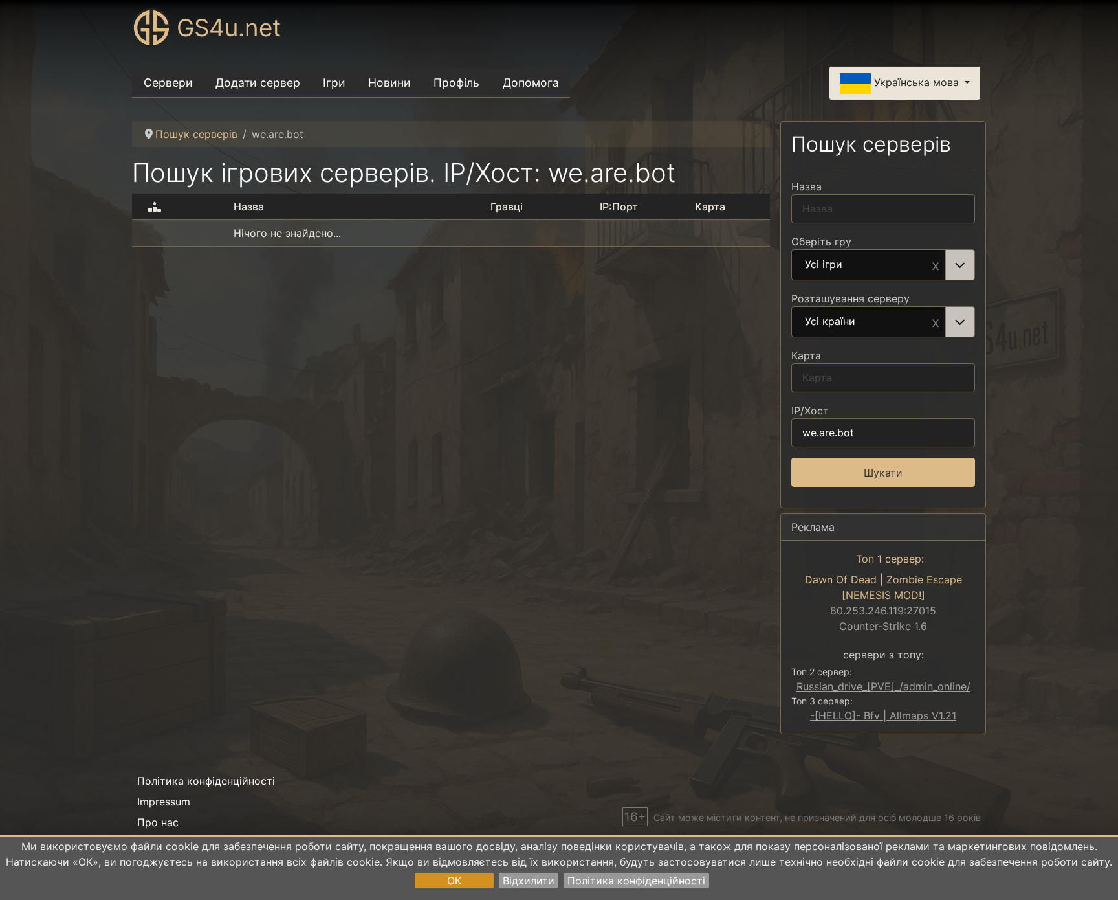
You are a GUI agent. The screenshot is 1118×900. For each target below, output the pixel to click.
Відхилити (528, 880)
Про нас (158, 822)
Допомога (531, 82)
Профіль (456, 82)
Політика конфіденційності (636, 880)
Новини (389, 82)
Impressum (163, 801)
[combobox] (883, 264)
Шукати (883, 472)
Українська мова (916, 82)
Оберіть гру (821, 241)
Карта (806, 355)
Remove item (935, 264)
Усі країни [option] (830, 322)
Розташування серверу (850, 298)
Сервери (168, 82)
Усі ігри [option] (823, 265)
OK (454, 880)
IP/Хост (810, 410)
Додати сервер (257, 82)
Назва (806, 186)
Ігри (334, 82)
